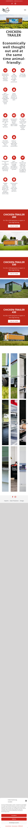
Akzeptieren (14, 815)
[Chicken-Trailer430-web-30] (14, 327)
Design (22, 501)
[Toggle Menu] (25, 10)
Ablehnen (14, 819)
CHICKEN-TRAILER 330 (14, 263)
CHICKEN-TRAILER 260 (14, 216)
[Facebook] (12, 497)
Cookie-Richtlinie (8, 826)
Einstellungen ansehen (14, 822)
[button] (26, 800)
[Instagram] (15, 497)
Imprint (6, 501)
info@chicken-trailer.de (18, 1)
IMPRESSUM (20, 826)
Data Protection (14, 501)
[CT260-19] (14, 232)
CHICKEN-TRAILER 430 (14, 311)
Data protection (15, 826)
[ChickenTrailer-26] (14, 280)
